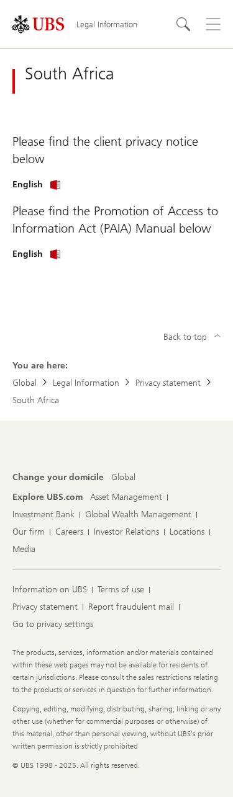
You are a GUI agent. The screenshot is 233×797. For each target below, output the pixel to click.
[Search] (183, 24)
